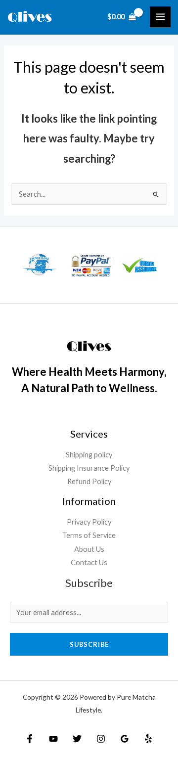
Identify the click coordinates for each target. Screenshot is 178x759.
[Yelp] (148, 738)
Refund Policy (89, 481)
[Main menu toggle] (160, 16)
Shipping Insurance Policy (89, 468)
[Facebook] (29, 738)
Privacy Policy (89, 522)
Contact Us (89, 562)
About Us (89, 549)
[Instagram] (100, 738)
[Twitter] (77, 738)
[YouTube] (53, 738)
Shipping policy (89, 454)
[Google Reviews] (124, 738)
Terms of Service (89, 535)
